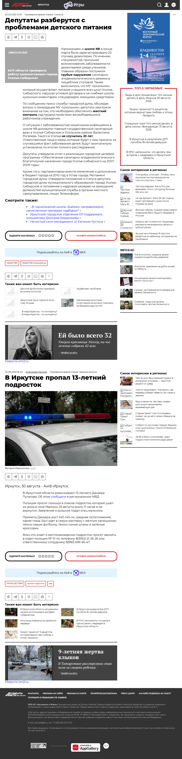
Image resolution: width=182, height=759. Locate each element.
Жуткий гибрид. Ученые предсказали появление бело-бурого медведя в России (156, 213)
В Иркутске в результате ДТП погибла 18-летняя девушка (148, 141)
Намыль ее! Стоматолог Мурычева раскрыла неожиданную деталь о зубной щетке (154, 224)
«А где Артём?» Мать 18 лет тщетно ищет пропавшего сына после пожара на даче (154, 201)
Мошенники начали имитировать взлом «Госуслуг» (153, 279)
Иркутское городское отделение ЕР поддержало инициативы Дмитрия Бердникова (64, 216)
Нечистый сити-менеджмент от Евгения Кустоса (66, 221)
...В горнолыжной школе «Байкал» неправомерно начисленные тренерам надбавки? (64, 208)
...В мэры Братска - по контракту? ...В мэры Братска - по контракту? (38, 313)
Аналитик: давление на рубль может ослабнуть (154, 267)
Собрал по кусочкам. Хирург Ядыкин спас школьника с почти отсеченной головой (156, 428)
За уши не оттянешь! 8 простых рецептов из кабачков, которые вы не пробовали (156, 236)
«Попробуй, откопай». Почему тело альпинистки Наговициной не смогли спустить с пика (155, 177)
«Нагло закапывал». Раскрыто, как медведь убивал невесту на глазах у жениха (155, 392)
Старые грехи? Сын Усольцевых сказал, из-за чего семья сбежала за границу (155, 416)
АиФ (33, 468)
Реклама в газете (76, 693)
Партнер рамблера (58, 746)
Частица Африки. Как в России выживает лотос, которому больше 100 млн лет (155, 189)
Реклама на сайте (53, 693)
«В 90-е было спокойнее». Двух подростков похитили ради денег (154, 438)
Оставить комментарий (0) (91, 236)
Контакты (33, 693)
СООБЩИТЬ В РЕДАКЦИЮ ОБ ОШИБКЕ (47, 697)
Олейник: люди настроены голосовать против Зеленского (151, 303)
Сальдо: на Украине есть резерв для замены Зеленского (154, 291)
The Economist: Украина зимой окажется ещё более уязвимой (151, 255)
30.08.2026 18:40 (14, 372)
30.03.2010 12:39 (13, 14)
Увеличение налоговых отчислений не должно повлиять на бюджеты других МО (94, 303)
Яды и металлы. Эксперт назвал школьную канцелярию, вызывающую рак (152, 404)
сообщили (58, 496)
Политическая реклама (103, 693)
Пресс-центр (128, 693)
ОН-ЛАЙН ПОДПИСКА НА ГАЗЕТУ (155, 693)
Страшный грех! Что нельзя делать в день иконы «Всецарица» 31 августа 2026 (149, 126)
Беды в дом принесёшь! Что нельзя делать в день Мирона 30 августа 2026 (148, 98)
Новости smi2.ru (17, 361)
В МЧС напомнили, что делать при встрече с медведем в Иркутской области (148, 155)
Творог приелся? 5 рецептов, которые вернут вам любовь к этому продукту (149, 112)
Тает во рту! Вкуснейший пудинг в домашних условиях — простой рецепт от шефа (154, 381)
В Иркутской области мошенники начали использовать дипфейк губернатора (39, 612)
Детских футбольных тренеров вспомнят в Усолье (37, 290)
